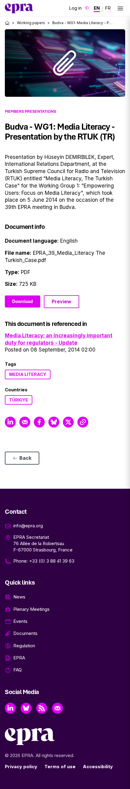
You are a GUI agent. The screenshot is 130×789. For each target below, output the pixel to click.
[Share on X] (68, 422)
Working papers (31, 23)
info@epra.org (28, 526)
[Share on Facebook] (39, 422)
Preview (61, 301)
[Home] (7, 23)
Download (22, 301)
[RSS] (41, 708)
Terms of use (60, 766)
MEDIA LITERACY (27, 374)
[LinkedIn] (10, 708)
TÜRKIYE (18, 399)
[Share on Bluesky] (53, 422)
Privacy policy (21, 766)
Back (25, 458)
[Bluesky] (26, 708)
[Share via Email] (24, 422)
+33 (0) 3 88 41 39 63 (51, 561)
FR (108, 8)
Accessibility (98, 766)
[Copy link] (82, 422)
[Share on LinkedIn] (10, 422)
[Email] (57, 708)
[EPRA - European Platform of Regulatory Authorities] (19, 8)
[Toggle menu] (120, 8)
